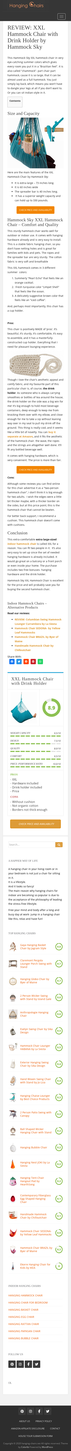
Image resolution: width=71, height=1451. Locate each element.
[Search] (59, 844)
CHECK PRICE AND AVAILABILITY (35, 210)
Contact (55, 1428)
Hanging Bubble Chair (33, 1147)
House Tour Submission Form (35, 1436)
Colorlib (25, 1447)
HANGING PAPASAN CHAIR (24, 1331)
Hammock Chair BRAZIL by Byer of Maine (36, 1249)
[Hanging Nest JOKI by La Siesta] (12, 1164)
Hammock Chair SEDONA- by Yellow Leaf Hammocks (36, 1233)
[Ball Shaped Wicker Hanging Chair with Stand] (12, 1130)
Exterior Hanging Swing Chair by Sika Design (34, 1064)
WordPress (47, 1447)
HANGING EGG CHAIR (21, 1317)
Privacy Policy (44, 1421)
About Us (24, 1421)
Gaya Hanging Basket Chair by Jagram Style (33, 946)
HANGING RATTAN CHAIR (23, 1324)
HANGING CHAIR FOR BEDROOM (28, 1302)
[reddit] (26, 661)
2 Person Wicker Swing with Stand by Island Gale (35, 997)
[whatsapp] (40, 661)
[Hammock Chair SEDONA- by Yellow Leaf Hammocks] (12, 1232)
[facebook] (12, 661)
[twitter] (19, 661)
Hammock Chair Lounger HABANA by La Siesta (35, 1047)
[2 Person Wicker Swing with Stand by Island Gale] (12, 997)
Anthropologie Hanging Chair (34, 1014)
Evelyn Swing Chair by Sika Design (36, 1030)
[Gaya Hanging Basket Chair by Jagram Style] (12, 946)
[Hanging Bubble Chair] (12, 1147)
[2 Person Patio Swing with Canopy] (12, 1114)
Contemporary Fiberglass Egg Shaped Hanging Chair (35, 1199)
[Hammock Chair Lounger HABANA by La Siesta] (12, 1047)
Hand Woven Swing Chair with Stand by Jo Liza (35, 1080)
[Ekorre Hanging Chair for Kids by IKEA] (12, 1266)
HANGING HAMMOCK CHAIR (25, 1295)
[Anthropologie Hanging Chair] (12, 1014)
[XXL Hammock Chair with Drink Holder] (23, 707)
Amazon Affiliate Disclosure (28, 1428)
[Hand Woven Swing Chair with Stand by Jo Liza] (12, 1080)
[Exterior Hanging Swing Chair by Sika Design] (12, 1064)
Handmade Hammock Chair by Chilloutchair (33, 1216)
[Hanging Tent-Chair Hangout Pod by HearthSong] (12, 1181)
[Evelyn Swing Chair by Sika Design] (12, 1030)
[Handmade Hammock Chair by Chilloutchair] (12, 1216)
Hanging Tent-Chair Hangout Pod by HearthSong (32, 1181)
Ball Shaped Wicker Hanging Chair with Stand (36, 1130)
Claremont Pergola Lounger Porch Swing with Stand (36, 964)
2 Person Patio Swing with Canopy (36, 1114)
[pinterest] (33, 661)
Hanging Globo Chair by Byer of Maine (34, 980)
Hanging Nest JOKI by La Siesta (35, 1164)
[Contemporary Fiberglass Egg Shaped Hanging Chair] (12, 1198)
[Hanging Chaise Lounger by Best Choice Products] (12, 1097)
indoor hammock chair (21, 544)
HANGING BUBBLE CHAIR (23, 1338)
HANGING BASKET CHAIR (23, 1309)
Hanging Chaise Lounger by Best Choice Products (35, 1097)
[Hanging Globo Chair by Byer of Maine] (12, 980)
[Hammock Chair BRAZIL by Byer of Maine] (12, 1249)
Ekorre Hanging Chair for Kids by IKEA (35, 1266)
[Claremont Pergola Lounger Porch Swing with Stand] (12, 963)
